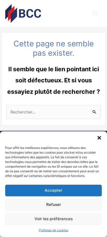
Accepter (53, 190)
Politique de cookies (53, 230)
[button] (99, 137)
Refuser (53, 204)
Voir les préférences (54, 218)
